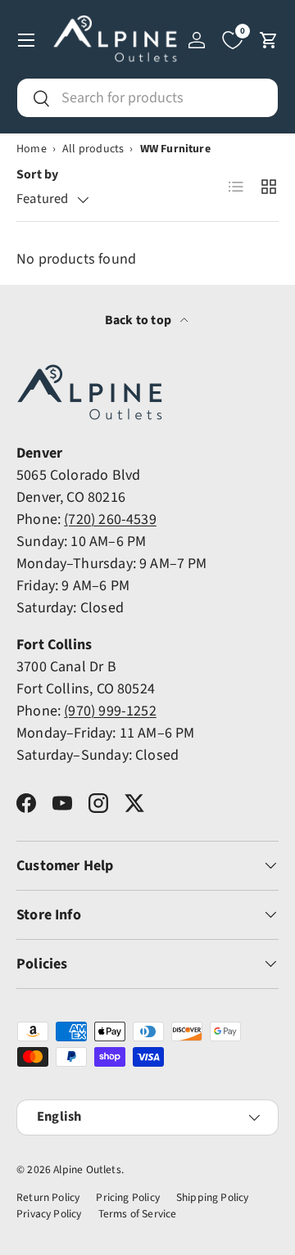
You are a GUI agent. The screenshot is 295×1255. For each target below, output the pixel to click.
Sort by (37, 174)
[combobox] (147, 98)
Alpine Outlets (87, 1169)
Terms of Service (137, 1213)
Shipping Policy (212, 1197)
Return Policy (47, 1197)
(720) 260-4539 (110, 519)
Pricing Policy (128, 1197)
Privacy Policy (49, 1213)
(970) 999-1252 (110, 711)
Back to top (139, 320)
